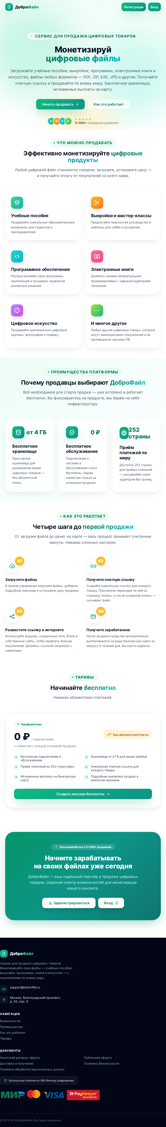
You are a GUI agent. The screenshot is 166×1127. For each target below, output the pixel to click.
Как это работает (109, 104)
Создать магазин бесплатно (80, 794)
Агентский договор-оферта (20, 1057)
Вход (154, 7)
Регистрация (133, 7)
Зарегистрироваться (71, 903)
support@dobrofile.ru (25, 987)
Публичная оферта (98, 1057)
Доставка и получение (16, 1063)
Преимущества (11, 1027)
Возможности (10, 1021)
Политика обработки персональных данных (32, 1069)
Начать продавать (57, 104)
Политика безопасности (101, 1063)
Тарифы (6, 1038)
